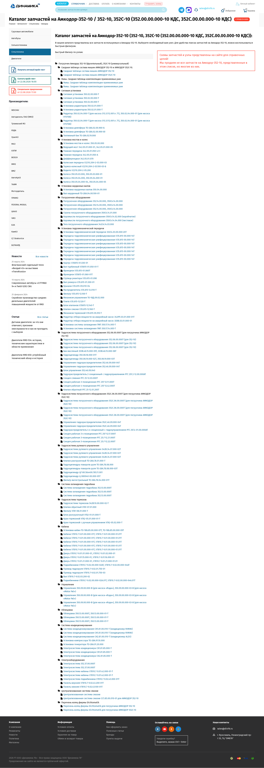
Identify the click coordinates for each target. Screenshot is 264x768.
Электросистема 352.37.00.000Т (79, 663)
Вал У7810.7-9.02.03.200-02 (76, 576)
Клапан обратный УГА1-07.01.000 (79, 507)
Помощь (110, 722)
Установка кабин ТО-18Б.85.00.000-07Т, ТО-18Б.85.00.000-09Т (93, 530)
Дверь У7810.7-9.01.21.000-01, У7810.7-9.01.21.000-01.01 (90, 561)
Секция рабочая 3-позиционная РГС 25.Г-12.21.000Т (89, 437)
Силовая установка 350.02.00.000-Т (81, 94)
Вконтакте (157, 729)
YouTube (164, 729)
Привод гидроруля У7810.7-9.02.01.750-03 (84, 572)
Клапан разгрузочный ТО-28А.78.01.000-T (84, 460)
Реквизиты (14, 731)
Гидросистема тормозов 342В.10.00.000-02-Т (86, 503)
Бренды (110, 734)
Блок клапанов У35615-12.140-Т (78, 305)
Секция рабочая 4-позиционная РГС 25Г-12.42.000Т (89, 385)
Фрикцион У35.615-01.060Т (76, 270)
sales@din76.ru (207, 8)
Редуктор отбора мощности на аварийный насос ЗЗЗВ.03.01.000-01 (97, 320)
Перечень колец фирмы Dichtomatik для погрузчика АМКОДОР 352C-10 (99, 710)
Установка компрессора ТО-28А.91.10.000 (84, 640)
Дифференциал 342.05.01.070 (78, 158)
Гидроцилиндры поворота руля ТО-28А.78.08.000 (88, 464)
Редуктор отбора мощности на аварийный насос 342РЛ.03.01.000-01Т (98, 317)
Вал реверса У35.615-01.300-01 (78, 282)
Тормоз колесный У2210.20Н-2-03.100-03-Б (84, 166)
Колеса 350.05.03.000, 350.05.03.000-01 (82, 174)
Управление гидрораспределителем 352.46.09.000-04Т (91, 362)
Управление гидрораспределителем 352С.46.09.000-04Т (92, 422)
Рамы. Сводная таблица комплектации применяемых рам (93, 82)
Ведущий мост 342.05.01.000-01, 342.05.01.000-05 (88, 147)
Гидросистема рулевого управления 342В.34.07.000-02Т (92, 449)
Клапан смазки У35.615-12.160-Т (79, 309)
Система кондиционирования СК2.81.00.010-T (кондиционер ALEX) (97, 636)
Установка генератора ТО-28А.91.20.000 (83, 644)
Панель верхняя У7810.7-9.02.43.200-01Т (83, 683)
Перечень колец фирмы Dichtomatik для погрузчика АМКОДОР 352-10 (99, 706)
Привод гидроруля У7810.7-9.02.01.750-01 (84, 568)
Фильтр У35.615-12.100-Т (75, 293)
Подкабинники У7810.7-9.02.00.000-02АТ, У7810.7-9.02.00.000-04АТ (96, 565)
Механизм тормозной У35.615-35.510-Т (82, 313)
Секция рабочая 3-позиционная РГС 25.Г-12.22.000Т (89, 441)
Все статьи (42, 317)
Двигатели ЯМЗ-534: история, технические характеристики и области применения (28, 343)
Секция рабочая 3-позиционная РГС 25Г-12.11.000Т (88, 382)
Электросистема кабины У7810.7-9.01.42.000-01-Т (88, 671)
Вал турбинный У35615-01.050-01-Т (80, 266)
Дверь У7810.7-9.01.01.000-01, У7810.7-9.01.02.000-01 (89, 553)
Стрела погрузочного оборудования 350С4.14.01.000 (90, 212)
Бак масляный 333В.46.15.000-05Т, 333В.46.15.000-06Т (89, 351)
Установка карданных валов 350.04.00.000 (85, 189)
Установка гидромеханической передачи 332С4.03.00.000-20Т (95, 232)
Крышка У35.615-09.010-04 (76, 286)
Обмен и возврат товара (70, 738)
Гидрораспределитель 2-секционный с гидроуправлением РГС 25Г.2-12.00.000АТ (104, 374)
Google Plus (178, 729)
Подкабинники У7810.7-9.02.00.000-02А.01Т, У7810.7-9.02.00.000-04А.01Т (99, 580)
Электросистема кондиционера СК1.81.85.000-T (87, 648)
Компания (14, 722)
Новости (13, 734)
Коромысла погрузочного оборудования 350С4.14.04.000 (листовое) (98, 220)
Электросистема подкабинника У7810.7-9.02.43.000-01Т (91, 679)
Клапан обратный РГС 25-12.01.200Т (81, 389)
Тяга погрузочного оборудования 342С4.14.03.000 (88, 224)
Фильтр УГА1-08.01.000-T (75, 511)
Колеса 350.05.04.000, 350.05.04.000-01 (83, 178)
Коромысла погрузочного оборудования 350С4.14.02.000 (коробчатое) (99, 216)
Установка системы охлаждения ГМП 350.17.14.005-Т (89, 324)
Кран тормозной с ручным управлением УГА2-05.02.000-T (92, 522)
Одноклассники (171, 729)
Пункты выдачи (114, 738)
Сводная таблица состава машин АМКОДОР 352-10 (88, 71)
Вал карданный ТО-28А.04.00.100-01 (81, 193)
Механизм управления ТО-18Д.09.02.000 (83, 297)
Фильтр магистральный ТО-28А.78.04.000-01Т (86, 480)
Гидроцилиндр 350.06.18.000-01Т (80, 355)
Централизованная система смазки (81, 694)
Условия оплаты (66, 727)
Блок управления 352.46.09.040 (79, 370)
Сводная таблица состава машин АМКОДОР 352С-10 (89, 75)
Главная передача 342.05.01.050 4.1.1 (81, 151)
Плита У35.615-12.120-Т (74, 301)
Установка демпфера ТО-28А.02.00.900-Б (84, 128)
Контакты (135, 4)
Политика (14, 738)
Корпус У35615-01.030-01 (75, 263)
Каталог (62, 3)
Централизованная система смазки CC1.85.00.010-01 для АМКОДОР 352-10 (100, 698)
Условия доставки (67, 731)
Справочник (78, 4)
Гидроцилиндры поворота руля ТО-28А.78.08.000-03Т (90, 468)
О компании (119, 4)
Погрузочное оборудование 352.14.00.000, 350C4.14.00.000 (93, 201)
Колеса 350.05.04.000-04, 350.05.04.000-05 (84, 182)
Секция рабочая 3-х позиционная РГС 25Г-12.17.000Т (89, 433)
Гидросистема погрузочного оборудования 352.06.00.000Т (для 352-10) (99, 339)
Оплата (105, 4)
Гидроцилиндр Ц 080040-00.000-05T (82, 476)
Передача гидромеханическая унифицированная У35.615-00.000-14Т (98, 236)
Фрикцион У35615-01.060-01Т (78, 274)
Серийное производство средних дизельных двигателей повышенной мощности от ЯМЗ (29, 301)
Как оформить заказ (116, 727)
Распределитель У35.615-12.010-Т (80, 290)
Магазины (14, 742)
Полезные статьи (115, 731)
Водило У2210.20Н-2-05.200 (77, 170)
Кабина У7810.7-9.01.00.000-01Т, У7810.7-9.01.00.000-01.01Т (92, 534)
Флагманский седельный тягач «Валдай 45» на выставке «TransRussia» (28, 268)
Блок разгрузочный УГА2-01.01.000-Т (82, 514)
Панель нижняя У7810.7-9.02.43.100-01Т (83, 686)
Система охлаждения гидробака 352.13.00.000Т (87, 487)
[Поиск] (164, 10)
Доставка (94, 4)
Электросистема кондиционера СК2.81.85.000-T (87, 656)
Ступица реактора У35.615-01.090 (80, 278)
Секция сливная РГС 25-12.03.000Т (80, 378)
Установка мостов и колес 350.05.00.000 (83, 143)
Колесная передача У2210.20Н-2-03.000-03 (85, 162)
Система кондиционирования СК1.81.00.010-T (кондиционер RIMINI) (98, 629)
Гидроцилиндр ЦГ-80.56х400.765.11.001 (83, 472)
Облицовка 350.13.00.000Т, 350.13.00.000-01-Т (85, 613)
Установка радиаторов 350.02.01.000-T (83, 105)
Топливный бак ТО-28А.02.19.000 (79, 135)
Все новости (42, 256)
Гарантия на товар (67, 734)
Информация (65, 722)
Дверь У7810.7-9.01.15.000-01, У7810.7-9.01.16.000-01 (88, 557)
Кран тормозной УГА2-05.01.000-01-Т (81, 518)
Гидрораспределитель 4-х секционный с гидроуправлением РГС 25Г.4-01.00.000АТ (105, 430)
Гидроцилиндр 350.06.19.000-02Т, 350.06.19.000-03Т (89, 358)
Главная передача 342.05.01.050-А (80, 155)
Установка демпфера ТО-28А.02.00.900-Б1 (84, 131)
